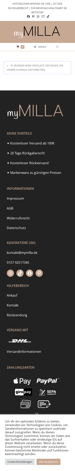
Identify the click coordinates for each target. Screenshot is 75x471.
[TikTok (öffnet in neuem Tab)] (47, 16)
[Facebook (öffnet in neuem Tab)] (28, 16)
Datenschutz (16, 228)
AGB (10, 208)
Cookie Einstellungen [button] (19, 462)
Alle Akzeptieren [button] (48, 462)
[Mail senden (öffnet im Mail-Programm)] (43, 16)
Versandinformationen (24, 351)
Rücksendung (17, 315)
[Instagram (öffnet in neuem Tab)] (38, 16)
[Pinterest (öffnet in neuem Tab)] (33, 16)
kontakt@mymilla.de (22, 252)
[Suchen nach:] (57, 47)
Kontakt (13, 305)
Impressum (15, 198)
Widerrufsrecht (18, 218)
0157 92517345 (18, 262)
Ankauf (12, 295)
